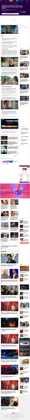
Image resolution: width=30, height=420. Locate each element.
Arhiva (20, 416)
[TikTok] (25, 27)
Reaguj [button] (2, 163)
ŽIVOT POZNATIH (6, 132)
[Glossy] (12, 415)
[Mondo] (2, 0)
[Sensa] (19, 415)
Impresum (8, 416)
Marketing (6, 416)
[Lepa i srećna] (14, 415)
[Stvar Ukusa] (25, 415)
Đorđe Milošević (4, 11)
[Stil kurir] (10, 415)
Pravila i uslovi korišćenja (13, 416)
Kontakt (10, 416)
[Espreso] (7, 415)
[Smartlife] (17, 415)
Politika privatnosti (23, 416)
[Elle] (9, 415)
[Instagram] (22, 27)
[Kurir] (5, 415)
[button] (20, 11)
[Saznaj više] (28, 264)
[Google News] (27, 27)
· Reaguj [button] (22, 82)
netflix (11, 158)
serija (9, 158)
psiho (4, 158)
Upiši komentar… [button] (4, 248)
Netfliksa (13, 41)
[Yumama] (22, 415)
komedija (2, 158)
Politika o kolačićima (18, 416)
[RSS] (28, 27)
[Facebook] (20, 27)
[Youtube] (24, 27)
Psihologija (7, 158)
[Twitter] (23, 27)
